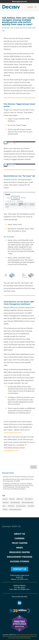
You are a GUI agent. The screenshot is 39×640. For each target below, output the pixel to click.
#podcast (5, 502)
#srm (4, 506)
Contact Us (19, 569)
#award (5, 499)
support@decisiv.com (12, 432)
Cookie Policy (15, 638)
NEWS (19, 547)
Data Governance (22, 634)
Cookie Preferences (25, 638)
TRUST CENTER (19, 543)
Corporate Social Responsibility (22, 636)
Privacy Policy (32, 634)
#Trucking (31, 506)
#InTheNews (29, 499)
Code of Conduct (7, 636)
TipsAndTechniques (15, 509)
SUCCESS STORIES (19, 561)
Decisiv (6, 28)
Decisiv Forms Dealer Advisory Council (18, 477)
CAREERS (19, 538)
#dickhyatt (19, 499)
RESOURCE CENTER (19, 552)
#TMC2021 (11, 506)
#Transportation (21, 506)
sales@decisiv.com (11, 450)
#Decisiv (11, 499)
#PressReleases (15, 502)
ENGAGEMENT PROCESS (19, 557)
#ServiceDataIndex (27, 502)
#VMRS (5, 509)
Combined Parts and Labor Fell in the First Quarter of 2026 (18, 480)
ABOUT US (19, 534)
